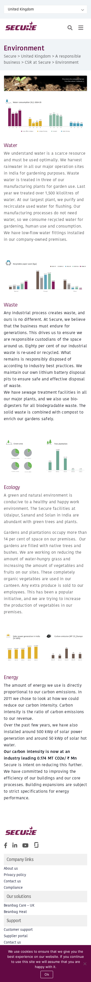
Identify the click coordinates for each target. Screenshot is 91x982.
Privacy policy (15, 875)
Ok (46, 974)
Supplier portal (16, 936)
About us (11, 868)
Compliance (13, 887)
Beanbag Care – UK (19, 905)
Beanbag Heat (15, 911)
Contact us (12, 881)
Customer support (18, 929)
